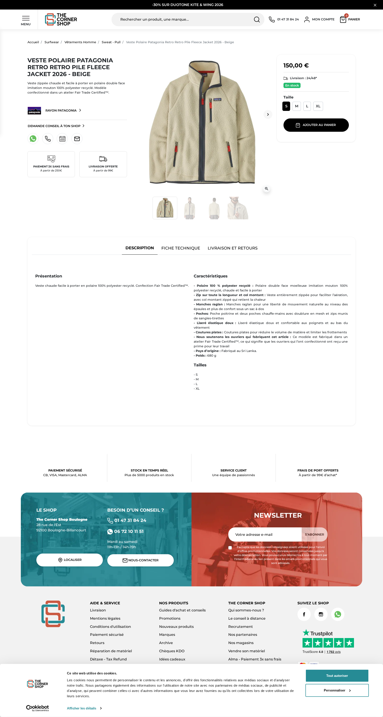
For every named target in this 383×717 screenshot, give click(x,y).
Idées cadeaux (172, 659)
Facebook (304, 614)
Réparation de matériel (111, 651)
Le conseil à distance (247, 618)
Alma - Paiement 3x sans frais (254, 659)
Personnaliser (334, 690)
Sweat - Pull (111, 42)
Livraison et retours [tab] (233, 248)
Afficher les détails (81, 708)
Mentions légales (105, 618)
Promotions (169, 618)
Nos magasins (241, 643)
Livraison (98, 610)
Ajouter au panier (319, 125)
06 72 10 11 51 (128, 531)
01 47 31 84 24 (129, 520)
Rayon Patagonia (61, 110)
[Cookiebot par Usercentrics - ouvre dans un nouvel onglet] (37, 708)
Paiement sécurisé (107, 635)
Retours (97, 643)
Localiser (72, 560)
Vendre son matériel (246, 651)
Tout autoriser (337, 676)
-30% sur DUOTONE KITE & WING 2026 (188, 5)
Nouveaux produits (176, 627)
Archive (166, 643)
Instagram (321, 614)
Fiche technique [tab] (180, 248)
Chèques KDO (171, 651)
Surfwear (52, 42)
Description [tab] (139, 248)
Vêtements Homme (80, 42)
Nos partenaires (242, 635)
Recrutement (240, 627)
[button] (351, 19)
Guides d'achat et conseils (182, 610)
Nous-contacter (142, 560)
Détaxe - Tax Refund (108, 659)
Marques (167, 635)
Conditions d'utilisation (110, 627)
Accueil (33, 42)
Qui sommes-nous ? (246, 610)
